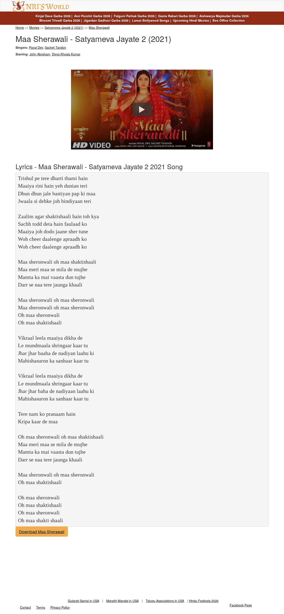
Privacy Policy (60, 607)
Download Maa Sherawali (41, 531)
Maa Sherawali (99, 27)
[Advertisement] (142, 567)
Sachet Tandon (55, 47)
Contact (25, 607)
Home (20, 27)
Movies (34, 27)
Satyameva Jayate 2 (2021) (64, 27)
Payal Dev (36, 47)
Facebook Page (241, 605)
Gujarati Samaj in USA (83, 600)
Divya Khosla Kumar (66, 54)
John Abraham (40, 54)
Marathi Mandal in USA (122, 600)
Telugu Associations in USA (165, 600)
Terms (40, 607)
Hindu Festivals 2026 (204, 600)
